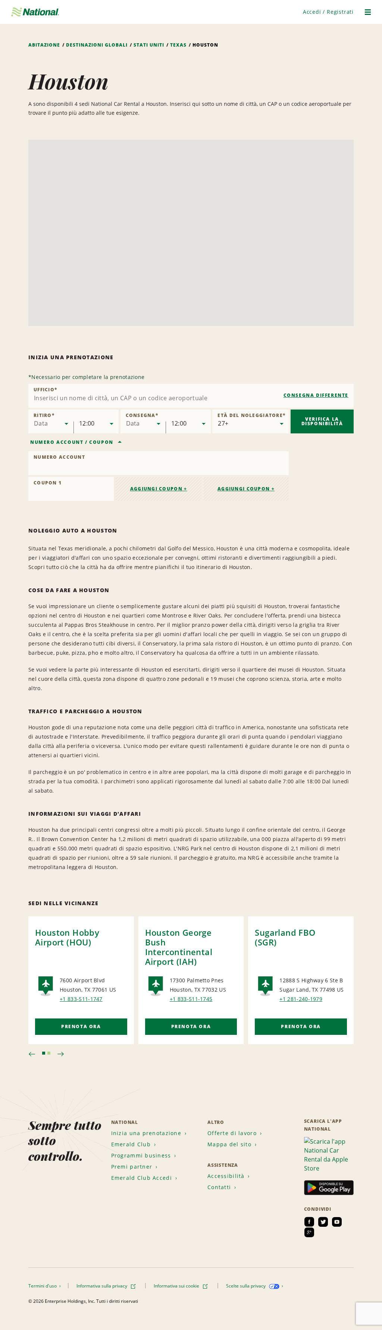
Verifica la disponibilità (322, 421)
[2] (48, 1053)
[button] (328, 11)
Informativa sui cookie (177, 1286)
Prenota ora (81, 1026)
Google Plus (309, 1232)
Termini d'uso (43, 1286)
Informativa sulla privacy (102, 1286)
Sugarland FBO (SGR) (285, 937)
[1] (43, 1053)
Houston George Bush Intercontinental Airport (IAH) (178, 947)
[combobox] (191, 396)
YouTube (337, 1222)
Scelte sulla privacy (246, 1286)
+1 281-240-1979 (300, 998)
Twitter (323, 1222)
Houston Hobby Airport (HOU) (67, 937)
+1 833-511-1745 (191, 998)
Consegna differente (316, 395)
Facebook (309, 1222)
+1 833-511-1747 (81, 998)
